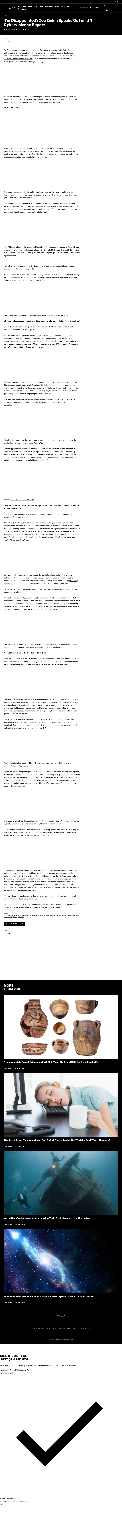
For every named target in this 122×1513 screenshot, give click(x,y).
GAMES (19, 915)
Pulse (30, 7)
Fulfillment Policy (85, 1328)
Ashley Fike (21, 1146)
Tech (41, 7)
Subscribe (84, 8)
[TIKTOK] (63, 1323)
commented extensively (13, 249)
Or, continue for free (6, 1373)
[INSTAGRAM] (59, 1323)
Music (57, 7)
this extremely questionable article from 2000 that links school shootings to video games (40, 385)
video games (24, 399)
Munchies (49, 7)
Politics (52, 915)
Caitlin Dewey (9, 203)
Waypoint (65, 7)
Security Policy (72, 1328)
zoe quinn (21, 917)
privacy (58, 915)
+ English (115, 1)
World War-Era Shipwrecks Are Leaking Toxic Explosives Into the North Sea (47, 1218)
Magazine (22, 7)
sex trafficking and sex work (63, 575)
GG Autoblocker (66, 99)
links (9, 399)
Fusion (28, 206)
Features (14, 915)
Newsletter (95, 8)
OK (2, 1504)
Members (22, 9)
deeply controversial (52, 399)
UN (65, 915)
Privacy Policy (51, 1328)
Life (35, 7)
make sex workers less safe (56, 583)
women (15, 917)
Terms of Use (61, 1328)
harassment (25, 915)
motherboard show (43, 915)
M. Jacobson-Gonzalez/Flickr (22, 268)
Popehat (71, 247)
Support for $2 (5, 1370)
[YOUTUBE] (67, 1323)
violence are (38, 399)
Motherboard (33, 915)
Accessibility (40, 1328)
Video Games (71, 915)
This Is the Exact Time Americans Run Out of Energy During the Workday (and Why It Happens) (57, 1140)
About (33, 1328)
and (31, 399)
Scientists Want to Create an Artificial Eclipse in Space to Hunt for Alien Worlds (49, 1297)
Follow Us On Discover (13, 924)
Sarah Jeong (10, 30)
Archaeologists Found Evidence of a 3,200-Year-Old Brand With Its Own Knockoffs (51, 1062)
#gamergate (7, 915)
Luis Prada (20, 1068)
